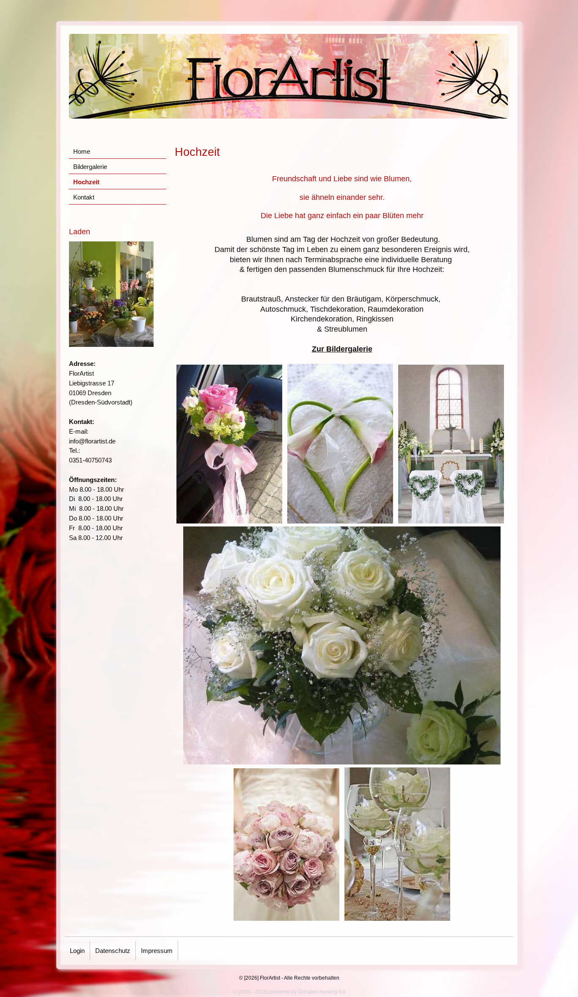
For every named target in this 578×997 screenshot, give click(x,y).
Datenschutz (112, 950)
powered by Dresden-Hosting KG (308, 992)
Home (81, 151)
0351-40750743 (90, 460)
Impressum (157, 950)
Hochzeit (86, 182)
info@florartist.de (92, 441)
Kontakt (83, 197)
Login (77, 950)
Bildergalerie (90, 166)
